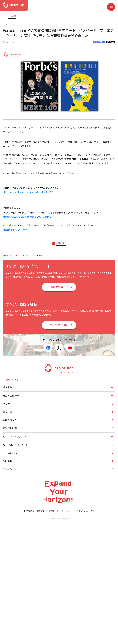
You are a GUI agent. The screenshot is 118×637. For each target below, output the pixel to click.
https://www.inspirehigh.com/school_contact (27, 217)
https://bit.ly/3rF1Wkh (15, 230)
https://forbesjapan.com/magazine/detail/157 (28, 192)
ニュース (15, 255)
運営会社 (40, 511)
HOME (5, 255)
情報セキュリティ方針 (85, 511)
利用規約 (50, 511)
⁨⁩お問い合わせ (29, 511)
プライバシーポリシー (65, 511)
